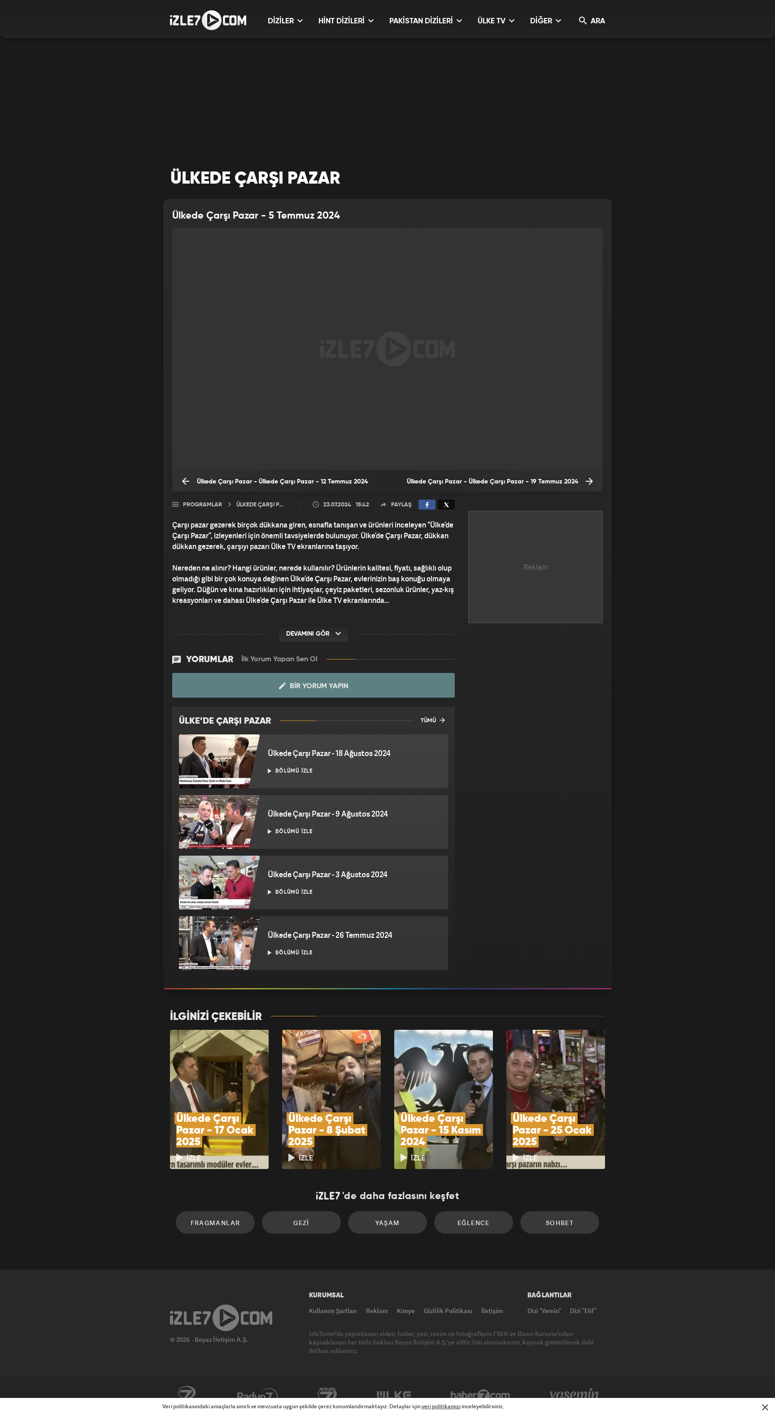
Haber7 (480, 1396)
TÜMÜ (429, 721)
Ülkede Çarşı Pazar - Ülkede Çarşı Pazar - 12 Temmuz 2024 (281, 482)
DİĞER (542, 21)
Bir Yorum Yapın (318, 686)
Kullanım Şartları (333, 1310)
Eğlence (473, 1222)
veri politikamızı (441, 1406)
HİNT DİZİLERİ (342, 21)
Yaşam (387, 1222)
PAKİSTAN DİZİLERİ (422, 21)
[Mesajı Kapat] (765, 1407)
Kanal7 (186, 1396)
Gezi (301, 1222)
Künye (406, 1310)
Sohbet (560, 1222)
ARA (597, 21)
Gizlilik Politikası (448, 1310)
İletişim (492, 1310)
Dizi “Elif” (583, 1310)
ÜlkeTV (394, 1396)
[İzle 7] (208, 20)
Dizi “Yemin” (544, 1310)
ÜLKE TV (492, 21)
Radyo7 (257, 1396)
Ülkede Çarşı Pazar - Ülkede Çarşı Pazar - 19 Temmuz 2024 (493, 482)
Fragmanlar (215, 1222)
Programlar (202, 505)
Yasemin (575, 1396)
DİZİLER (282, 21)
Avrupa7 (327, 1396)
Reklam (377, 1310)
